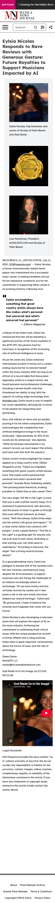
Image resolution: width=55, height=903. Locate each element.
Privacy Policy (42, 897)
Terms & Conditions (41, 891)
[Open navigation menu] (5, 27)
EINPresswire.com (20, 264)
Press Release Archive (32, 885)
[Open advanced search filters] (42, 27)
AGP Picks (8, 4)
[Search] (35, 27)
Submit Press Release (15, 891)
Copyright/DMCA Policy (18, 897)
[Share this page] (51, 27)
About (13, 885)
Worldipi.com (9, 400)
